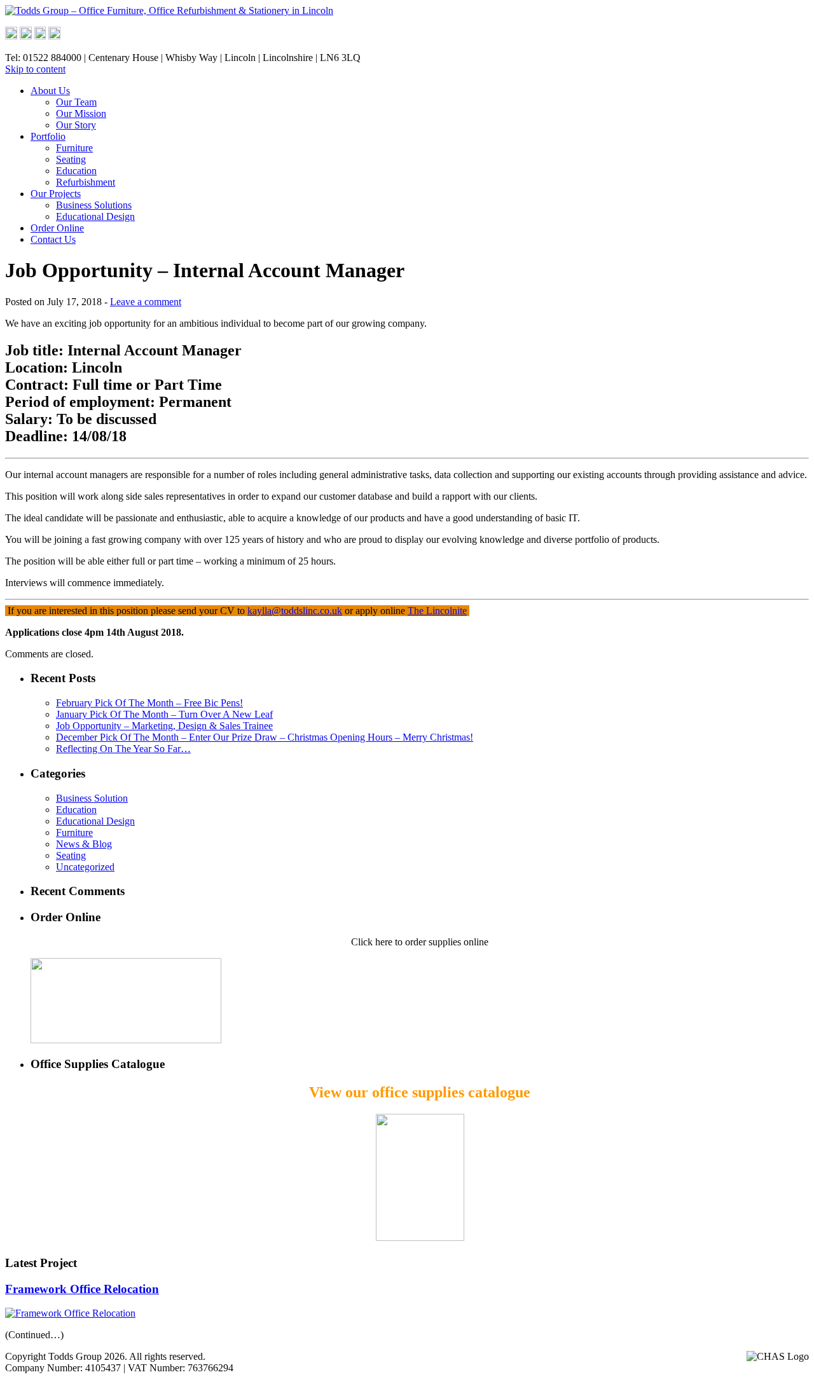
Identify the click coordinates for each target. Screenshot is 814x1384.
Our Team (76, 102)
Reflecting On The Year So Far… (123, 748)
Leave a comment (145, 301)
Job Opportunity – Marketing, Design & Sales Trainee (164, 725)
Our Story (76, 125)
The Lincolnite (437, 610)
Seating (71, 159)
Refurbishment (85, 182)
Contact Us (53, 239)
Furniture (74, 147)
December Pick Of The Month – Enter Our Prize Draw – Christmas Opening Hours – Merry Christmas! (264, 737)
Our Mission (81, 113)
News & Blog (84, 844)
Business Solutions (94, 205)
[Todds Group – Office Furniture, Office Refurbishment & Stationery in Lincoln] (169, 10)
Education (76, 170)
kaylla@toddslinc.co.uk (294, 610)
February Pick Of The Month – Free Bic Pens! (149, 702)
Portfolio (48, 136)
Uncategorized (85, 866)
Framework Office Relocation (82, 1289)
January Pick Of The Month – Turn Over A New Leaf (164, 714)
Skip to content (35, 69)
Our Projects (56, 193)
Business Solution (92, 798)
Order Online (57, 228)
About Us (50, 90)
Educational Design (95, 216)
